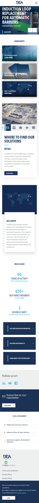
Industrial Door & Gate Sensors (17, 432)
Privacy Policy (7, 474)
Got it (8, 498)
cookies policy (21, 493)
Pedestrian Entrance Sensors (17, 425)
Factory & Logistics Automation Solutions (18, 441)
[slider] (19, 20)
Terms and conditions (10, 471)
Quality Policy (7, 478)
